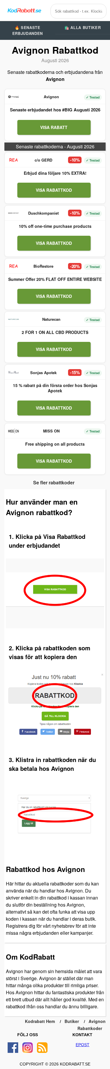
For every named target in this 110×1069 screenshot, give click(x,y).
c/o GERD (43, 160)
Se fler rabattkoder (54, 482)
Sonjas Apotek (43, 372)
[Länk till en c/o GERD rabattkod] (13, 160)
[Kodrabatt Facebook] (13, 1047)
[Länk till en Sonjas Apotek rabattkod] (13, 372)
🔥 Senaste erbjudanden (27, 30)
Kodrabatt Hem (40, 1021)
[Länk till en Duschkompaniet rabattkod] (13, 213)
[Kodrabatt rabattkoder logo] (24, 10)
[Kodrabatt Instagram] (27, 1047)
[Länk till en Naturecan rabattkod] (13, 319)
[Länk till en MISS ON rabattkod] (13, 431)
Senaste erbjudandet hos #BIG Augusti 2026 (55, 109)
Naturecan (51, 319)
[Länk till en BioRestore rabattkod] (13, 266)
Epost (82, 1044)
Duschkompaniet (43, 213)
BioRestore (43, 266)
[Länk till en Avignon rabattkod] (13, 96)
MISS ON (51, 431)
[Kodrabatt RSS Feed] (42, 1047)
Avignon (51, 96)
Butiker (72, 1021)
